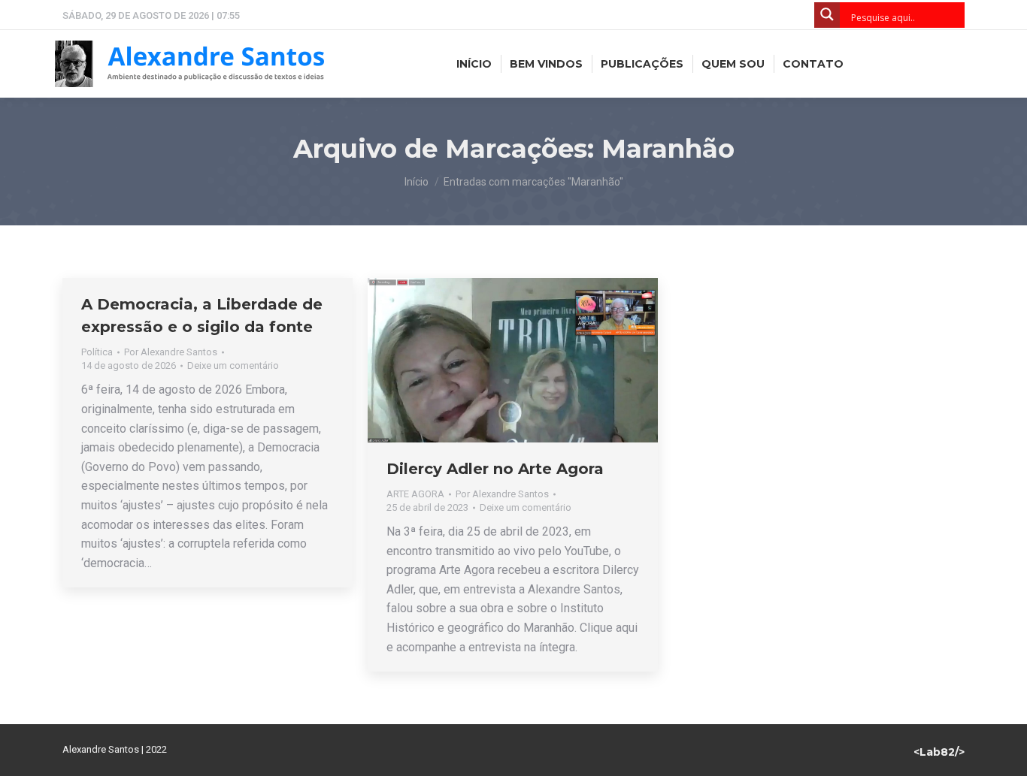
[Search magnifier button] (827, 15)
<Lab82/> (939, 752)
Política (97, 352)
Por (170, 352)
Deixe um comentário (233, 365)
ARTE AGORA (415, 494)
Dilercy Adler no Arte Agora (495, 469)
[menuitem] (474, 64)
